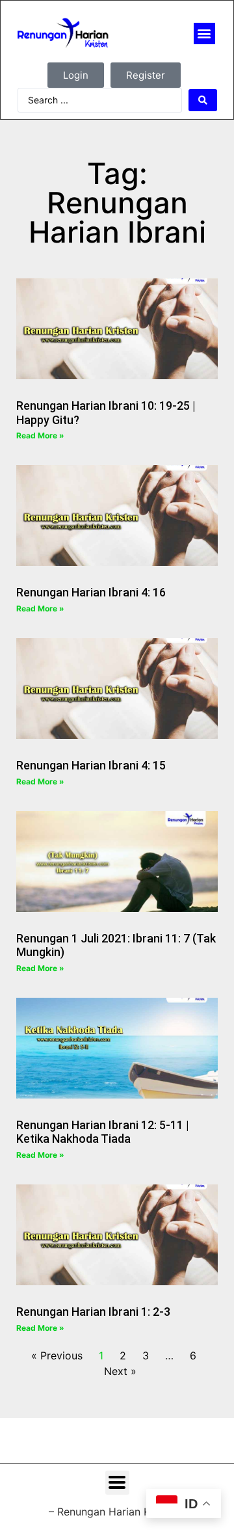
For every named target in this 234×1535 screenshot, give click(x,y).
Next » (120, 1371)
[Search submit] (202, 100)
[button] (204, 33)
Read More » (40, 435)
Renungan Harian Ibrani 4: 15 (91, 765)
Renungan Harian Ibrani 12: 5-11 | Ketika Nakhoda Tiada (102, 1132)
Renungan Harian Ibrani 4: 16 (91, 592)
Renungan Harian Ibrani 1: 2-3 (93, 1311)
